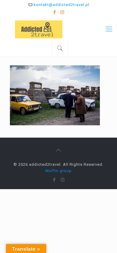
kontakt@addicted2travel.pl (61, 4)
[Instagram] (62, 12)
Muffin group (58, 170)
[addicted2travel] (58, 29)
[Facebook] (55, 12)
